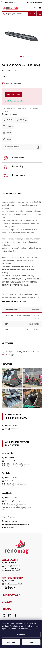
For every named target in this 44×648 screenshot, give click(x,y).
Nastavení (21, 634)
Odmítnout (11, 642)
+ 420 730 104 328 (11, 458)
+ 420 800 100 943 (11, 563)
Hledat (32, 14)
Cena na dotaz (13, 94)
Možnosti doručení (13, 83)
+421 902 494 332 (11, 521)
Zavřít (26, 143)
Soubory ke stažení (11, 147)
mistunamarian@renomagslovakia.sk (17, 525)
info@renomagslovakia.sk (13, 584)
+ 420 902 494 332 (11, 581)
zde (30, 628)
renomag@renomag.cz (12, 566)
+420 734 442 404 (11, 498)
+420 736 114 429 (11, 114)
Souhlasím (31, 642)
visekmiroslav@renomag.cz (14, 461)
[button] (21, 56)
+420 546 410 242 (11, 426)
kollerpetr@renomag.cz (13, 481)
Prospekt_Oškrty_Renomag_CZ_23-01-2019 (23, 353)
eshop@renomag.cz (11, 429)
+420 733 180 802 (11, 478)
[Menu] (39, 13)
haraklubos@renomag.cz (13, 501)
